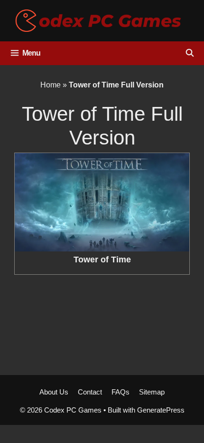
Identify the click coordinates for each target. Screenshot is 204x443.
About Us (53, 392)
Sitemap (152, 392)
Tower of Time (102, 259)
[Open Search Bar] (189, 53)
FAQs (120, 392)
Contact (90, 392)
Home (50, 85)
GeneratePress (161, 410)
